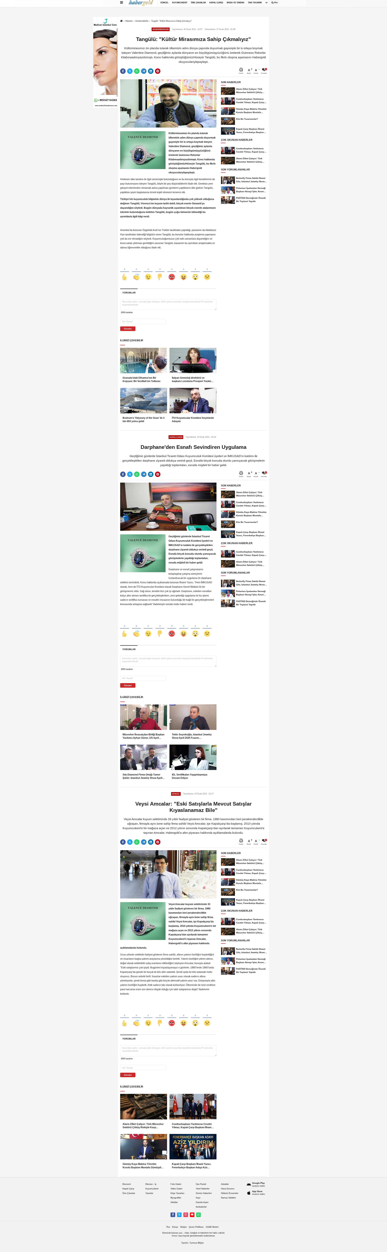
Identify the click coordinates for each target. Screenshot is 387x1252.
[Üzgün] (207, 272)
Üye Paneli (201, 1184)
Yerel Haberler (203, 1189)
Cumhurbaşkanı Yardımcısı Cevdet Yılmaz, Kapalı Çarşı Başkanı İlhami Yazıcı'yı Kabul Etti (192, 1126)
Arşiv (198, 1198)
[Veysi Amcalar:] (168, 874)
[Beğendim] (124, 272)
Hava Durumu (227, 1189)
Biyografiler (176, 1198)
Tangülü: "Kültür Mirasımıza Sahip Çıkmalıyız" (171, 21)
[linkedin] (150, 71)
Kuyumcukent (151, 1189)
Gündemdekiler (141, 21)
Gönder (128, 328)
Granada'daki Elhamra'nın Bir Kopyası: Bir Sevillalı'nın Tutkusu (141, 379)
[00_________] (198, 1215)
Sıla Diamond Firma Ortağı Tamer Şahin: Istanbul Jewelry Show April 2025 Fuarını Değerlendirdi (142, 776)
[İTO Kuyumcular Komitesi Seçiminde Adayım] (192, 400)
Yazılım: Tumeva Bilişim (192, 1243)
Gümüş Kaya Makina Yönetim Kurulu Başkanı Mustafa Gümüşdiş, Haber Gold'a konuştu (143, 1166)
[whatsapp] (137, 71)
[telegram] (143, 71)
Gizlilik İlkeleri (212, 1227)
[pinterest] (157, 71)
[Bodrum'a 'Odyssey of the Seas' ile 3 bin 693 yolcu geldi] (143, 400)
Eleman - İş (150, 1184)
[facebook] (123, 71)
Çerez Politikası (196, 1227)
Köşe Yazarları (177, 1193)
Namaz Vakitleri (228, 1198)
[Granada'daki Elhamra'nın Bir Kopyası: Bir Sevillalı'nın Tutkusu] (143, 360)
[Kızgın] (171, 272)
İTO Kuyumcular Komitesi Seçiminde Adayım (193, 420)
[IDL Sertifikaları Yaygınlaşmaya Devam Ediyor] (192, 757)
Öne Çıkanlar (128, 1193)
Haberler (129, 21)
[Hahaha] (183, 272)
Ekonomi (126, 1184)
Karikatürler (201, 1207)
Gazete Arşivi (202, 1202)
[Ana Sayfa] (121, 21)
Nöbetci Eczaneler (229, 1193)
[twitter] (130, 71)
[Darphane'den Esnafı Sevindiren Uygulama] (168, 506)
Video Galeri (176, 1189)
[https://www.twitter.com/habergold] (179, 1215)
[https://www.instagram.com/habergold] (185, 1215)
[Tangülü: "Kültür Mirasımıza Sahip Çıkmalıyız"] (168, 103)
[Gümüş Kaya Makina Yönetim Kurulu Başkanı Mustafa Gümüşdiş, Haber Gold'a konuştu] (143, 1146)
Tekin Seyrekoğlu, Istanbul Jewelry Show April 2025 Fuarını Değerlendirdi (192, 736)
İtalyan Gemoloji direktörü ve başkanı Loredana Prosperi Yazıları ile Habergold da (192, 380)
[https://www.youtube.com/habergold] (192, 1215)
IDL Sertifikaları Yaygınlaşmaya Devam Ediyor (189, 776)
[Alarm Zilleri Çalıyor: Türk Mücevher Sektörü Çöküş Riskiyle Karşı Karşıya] (143, 1106)
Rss (168, 1227)
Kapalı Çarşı (128, 1189)
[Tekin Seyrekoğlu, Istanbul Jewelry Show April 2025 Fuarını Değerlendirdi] (192, 717)
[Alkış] (136, 272)
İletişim (183, 1227)
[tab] (129, 293)
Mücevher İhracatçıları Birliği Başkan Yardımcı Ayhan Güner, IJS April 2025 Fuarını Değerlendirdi (143, 736)
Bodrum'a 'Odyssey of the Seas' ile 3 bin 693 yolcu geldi (143, 420)
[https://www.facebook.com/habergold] (173, 1215)
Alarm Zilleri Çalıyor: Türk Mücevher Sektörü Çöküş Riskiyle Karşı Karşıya (143, 1126)
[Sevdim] (148, 272)
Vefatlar (174, 1202)
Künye (175, 1227)
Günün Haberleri (204, 1193)
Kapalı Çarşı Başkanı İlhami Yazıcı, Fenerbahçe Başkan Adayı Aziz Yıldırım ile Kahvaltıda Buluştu (191, 1166)
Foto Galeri (176, 1184)
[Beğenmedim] (160, 272)
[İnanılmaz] (195, 272)
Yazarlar (149, 1193)
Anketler (225, 1184)
